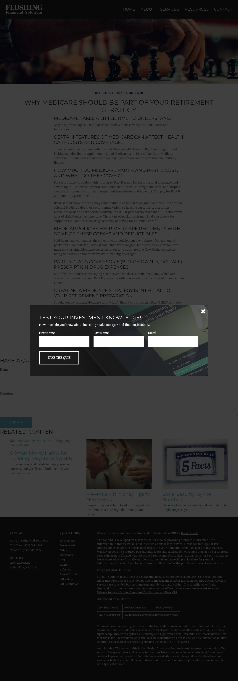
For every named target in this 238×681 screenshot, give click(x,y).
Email (152, 333)
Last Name (101, 333)
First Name (47, 333)
